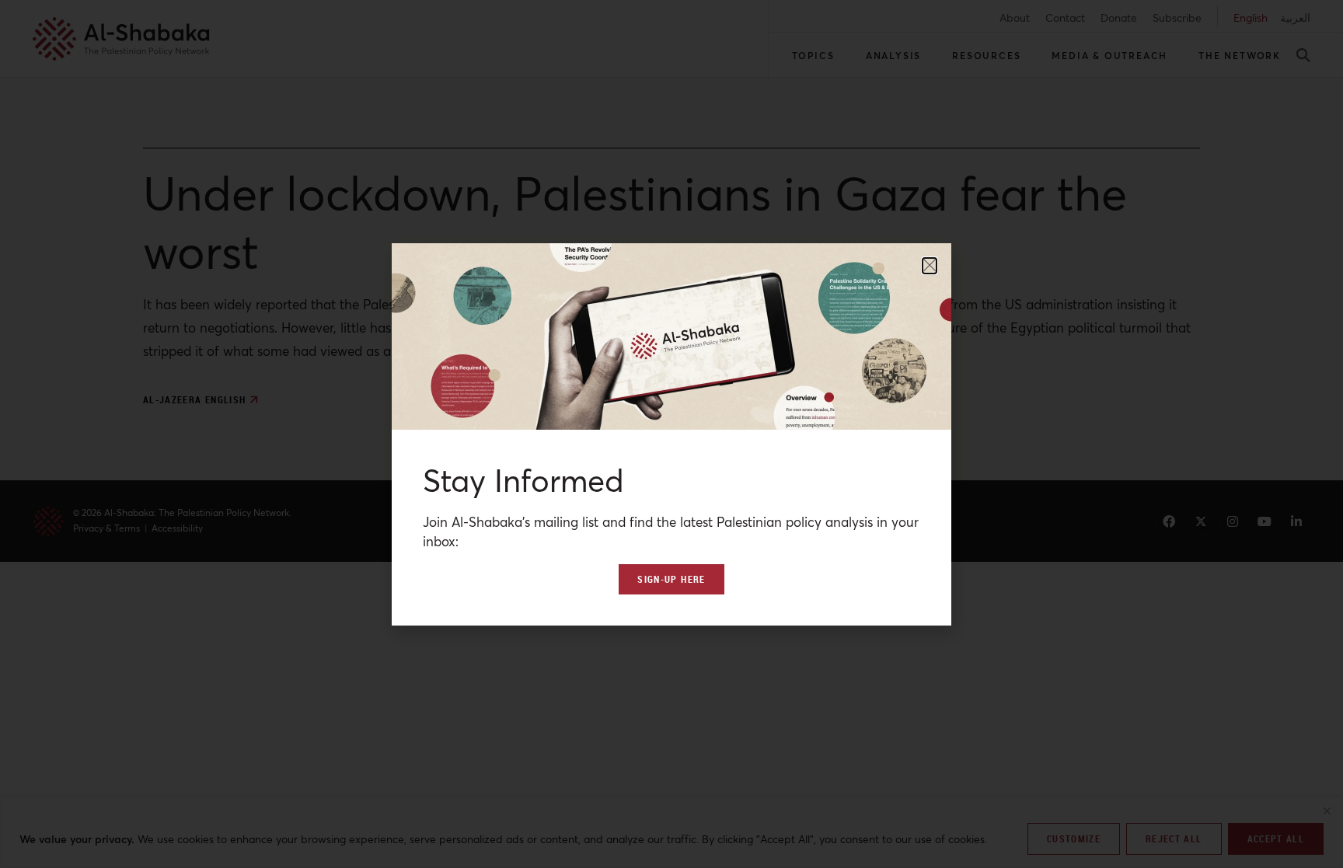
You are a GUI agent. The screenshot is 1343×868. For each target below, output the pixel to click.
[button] (929, 266)
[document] (671, 434)
